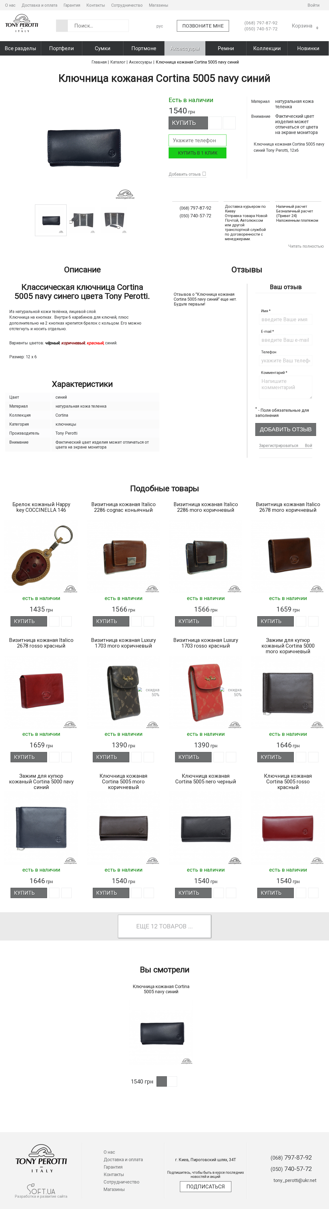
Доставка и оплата (39, 5)
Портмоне (143, 48)
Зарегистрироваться (278, 445)
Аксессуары (184, 48)
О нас (10, 5)
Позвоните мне (203, 26)
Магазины (158, 5)
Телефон (268, 352)
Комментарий (274, 373)
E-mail (267, 331)
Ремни (226, 48)
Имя (266, 311)
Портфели (61, 48)
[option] (82, 146)
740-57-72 (261, 28)
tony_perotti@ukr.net (294, 1180)
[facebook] (270, 5)
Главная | (100, 62)
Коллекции (267, 48)
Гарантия (71, 5)
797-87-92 (261, 22)
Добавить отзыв (185, 174)
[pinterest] (294, 5)
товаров (173, 926)
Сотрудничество (127, 5)
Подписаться (205, 1187)
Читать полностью (306, 246)
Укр (160, 35)
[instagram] (278, 5)
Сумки (102, 48)
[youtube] (286, 5)
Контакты (95, 5)
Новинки (308, 48)
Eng (160, 44)
